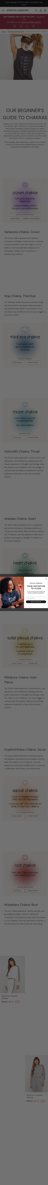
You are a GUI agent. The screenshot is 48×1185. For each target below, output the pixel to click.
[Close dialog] (46, 579)
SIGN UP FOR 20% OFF (36, 601)
